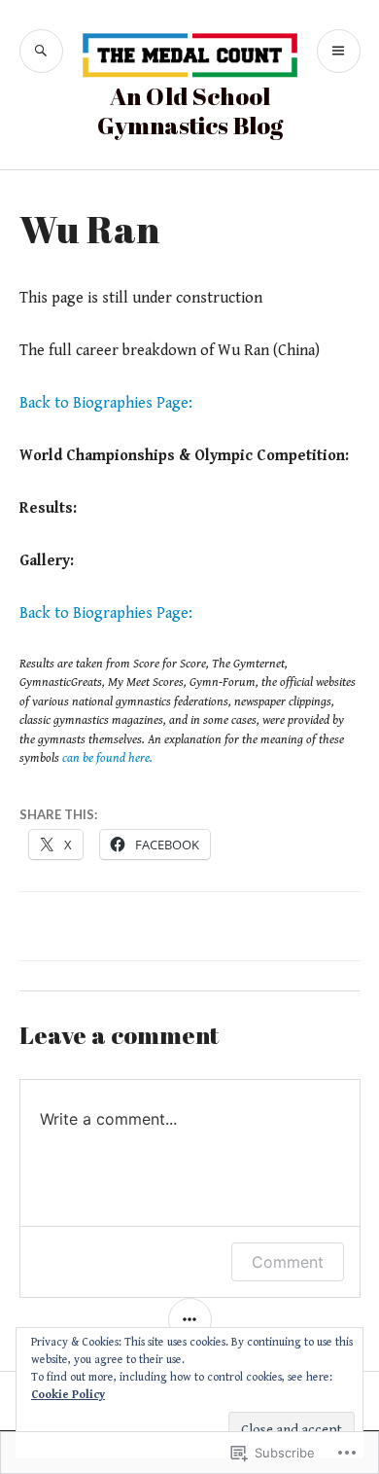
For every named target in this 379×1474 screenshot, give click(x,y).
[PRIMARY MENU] (339, 51)
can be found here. (107, 758)
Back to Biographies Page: (105, 403)
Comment (288, 1262)
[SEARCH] (41, 51)
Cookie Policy (68, 1394)
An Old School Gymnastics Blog (190, 110)
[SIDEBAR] (190, 1320)
